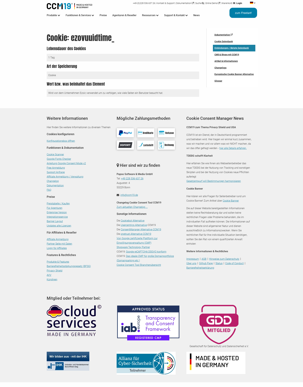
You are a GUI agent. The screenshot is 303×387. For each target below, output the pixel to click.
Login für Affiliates (57, 248)
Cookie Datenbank (223, 41)
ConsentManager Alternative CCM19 (141, 229)
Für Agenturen (54, 207)
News (196, 15)
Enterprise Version (57, 212)
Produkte (52, 15)
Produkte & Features (58, 261)
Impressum (192, 258)
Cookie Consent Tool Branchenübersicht (139, 264)
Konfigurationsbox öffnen (61, 140)
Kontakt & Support (165, 3)
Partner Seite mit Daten (59, 243)
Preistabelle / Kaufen (58, 203)
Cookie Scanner (55, 154)
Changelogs (220, 67)
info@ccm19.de (129, 195)
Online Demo (211, 3)
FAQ (49, 189)
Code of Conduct (234, 263)
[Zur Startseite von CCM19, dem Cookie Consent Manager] (69, 5)
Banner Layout (55, 221)
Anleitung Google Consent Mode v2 (66, 163)
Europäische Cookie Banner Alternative (234, 74)
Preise (103, 15)
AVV (49, 275)
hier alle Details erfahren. (233, 148)
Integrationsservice (57, 216)
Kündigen (52, 279)
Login (239, 3)
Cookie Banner (231, 200)
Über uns (191, 263)
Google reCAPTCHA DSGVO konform (146, 251)
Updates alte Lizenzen (59, 225)
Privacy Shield (54, 270)
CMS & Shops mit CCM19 (226, 54)
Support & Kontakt (174, 15)
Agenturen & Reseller (124, 15)
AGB (204, 258)
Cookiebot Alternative (132, 220)
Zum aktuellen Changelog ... (132, 207)
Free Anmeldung (56, 167)
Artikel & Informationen (226, 61)
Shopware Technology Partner (133, 247)
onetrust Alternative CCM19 (136, 233)
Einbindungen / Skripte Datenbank (231, 48)
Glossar (218, 81)
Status (219, 263)
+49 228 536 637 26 (132, 178)
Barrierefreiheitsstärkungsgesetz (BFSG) (69, 266)
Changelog (53, 181)
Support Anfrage (56, 172)
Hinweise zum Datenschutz (224, 258)
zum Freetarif (243, 13)
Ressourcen (149, 15)
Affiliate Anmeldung (57, 239)
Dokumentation (184, 3)
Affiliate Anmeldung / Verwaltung (65, 176)
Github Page (206, 263)
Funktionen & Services (79, 15)
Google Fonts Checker (59, 158)
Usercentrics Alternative (134, 225)
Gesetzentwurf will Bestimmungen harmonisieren (213, 181)
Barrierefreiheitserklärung (200, 267)
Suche (198, 3)
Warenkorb (227, 3)
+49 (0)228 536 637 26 (144, 3)
